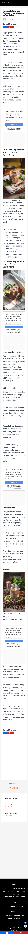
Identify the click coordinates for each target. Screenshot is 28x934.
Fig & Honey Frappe (11, 813)
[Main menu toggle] (24, 3)
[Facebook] (5, 27)
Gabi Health (5, 3)
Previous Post (14, 784)
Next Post (14, 788)
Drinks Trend (8, 806)
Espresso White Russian (12, 805)
